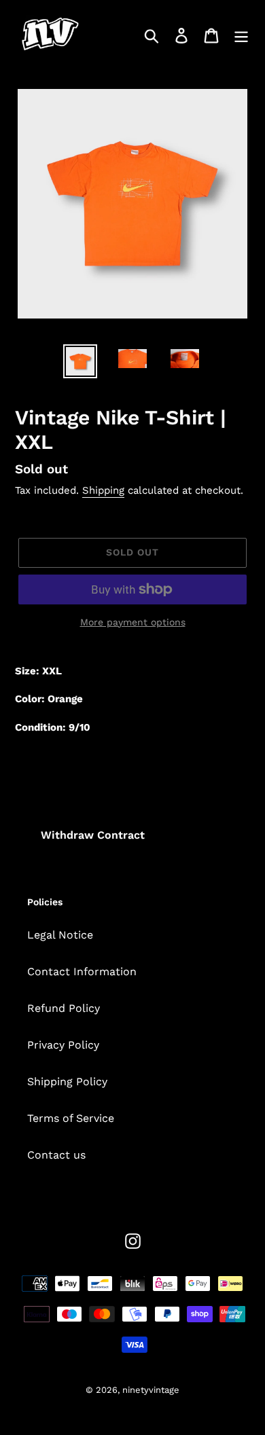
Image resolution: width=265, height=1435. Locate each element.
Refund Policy (63, 1008)
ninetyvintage (150, 1390)
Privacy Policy (63, 1044)
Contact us (56, 1154)
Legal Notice (60, 934)
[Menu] (241, 35)
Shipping (103, 490)
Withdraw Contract (93, 835)
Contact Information (82, 971)
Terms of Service (70, 1118)
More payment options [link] (133, 622)
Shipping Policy (67, 1081)
